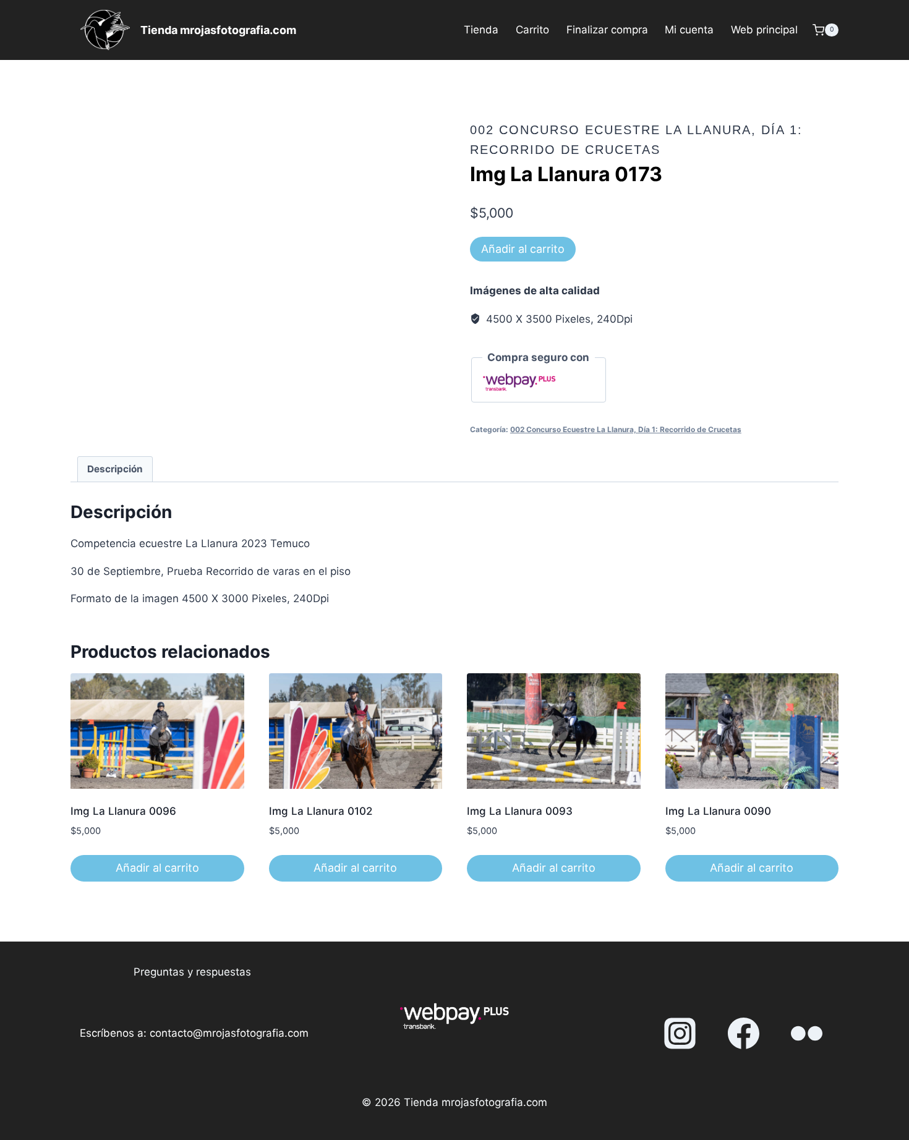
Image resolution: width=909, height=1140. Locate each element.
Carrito (532, 29)
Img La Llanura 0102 (320, 811)
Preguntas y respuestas (192, 972)
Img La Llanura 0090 (718, 811)
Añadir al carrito (523, 248)
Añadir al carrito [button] (157, 867)
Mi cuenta (689, 29)
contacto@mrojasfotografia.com (229, 1033)
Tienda (481, 29)
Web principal (764, 29)
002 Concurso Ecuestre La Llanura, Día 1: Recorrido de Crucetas (625, 429)
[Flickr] (807, 1033)
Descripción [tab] (115, 469)
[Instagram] (680, 1033)
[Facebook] (743, 1033)
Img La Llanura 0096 (123, 811)
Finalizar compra (607, 29)
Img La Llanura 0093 (520, 811)
